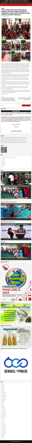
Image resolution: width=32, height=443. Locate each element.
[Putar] (1, 219)
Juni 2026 (2, 386)
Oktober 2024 (3, 414)
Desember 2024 (3, 411)
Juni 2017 (2, 438)
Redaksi (2, 161)
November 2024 (3, 413)
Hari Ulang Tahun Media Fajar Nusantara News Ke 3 (8, 157)
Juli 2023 (2, 435)
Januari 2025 (3, 410)
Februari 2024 (3, 425)
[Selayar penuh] (30, 219)
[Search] (30, 5)
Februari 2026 (3, 392)
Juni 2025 (2, 403)
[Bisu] (28, 219)
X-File (24, 142)
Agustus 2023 (3, 434)
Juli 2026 (2, 385)
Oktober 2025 (3, 397)
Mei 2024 (2, 421)
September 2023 (3, 432)
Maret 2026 (3, 390)
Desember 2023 (3, 428)
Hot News (3, 8)
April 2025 (2, 406)
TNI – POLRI (3, 164)
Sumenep (14, 142)
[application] (16, 211)
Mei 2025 (2, 404)
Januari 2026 (3, 393)
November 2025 (3, 396)
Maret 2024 (3, 424)
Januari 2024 (3, 427)
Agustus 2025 (3, 400)
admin (8, 16)
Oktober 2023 (3, 431)
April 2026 (2, 389)
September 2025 (3, 399)
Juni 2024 (2, 420)
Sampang (3, 142)
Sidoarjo (9, 142)
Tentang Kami (3, 162)
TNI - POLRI (19, 142)
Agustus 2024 (3, 417)
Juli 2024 (2, 418)
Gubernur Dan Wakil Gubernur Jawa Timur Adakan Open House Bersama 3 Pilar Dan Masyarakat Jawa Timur (24, 98)
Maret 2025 (3, 407)
